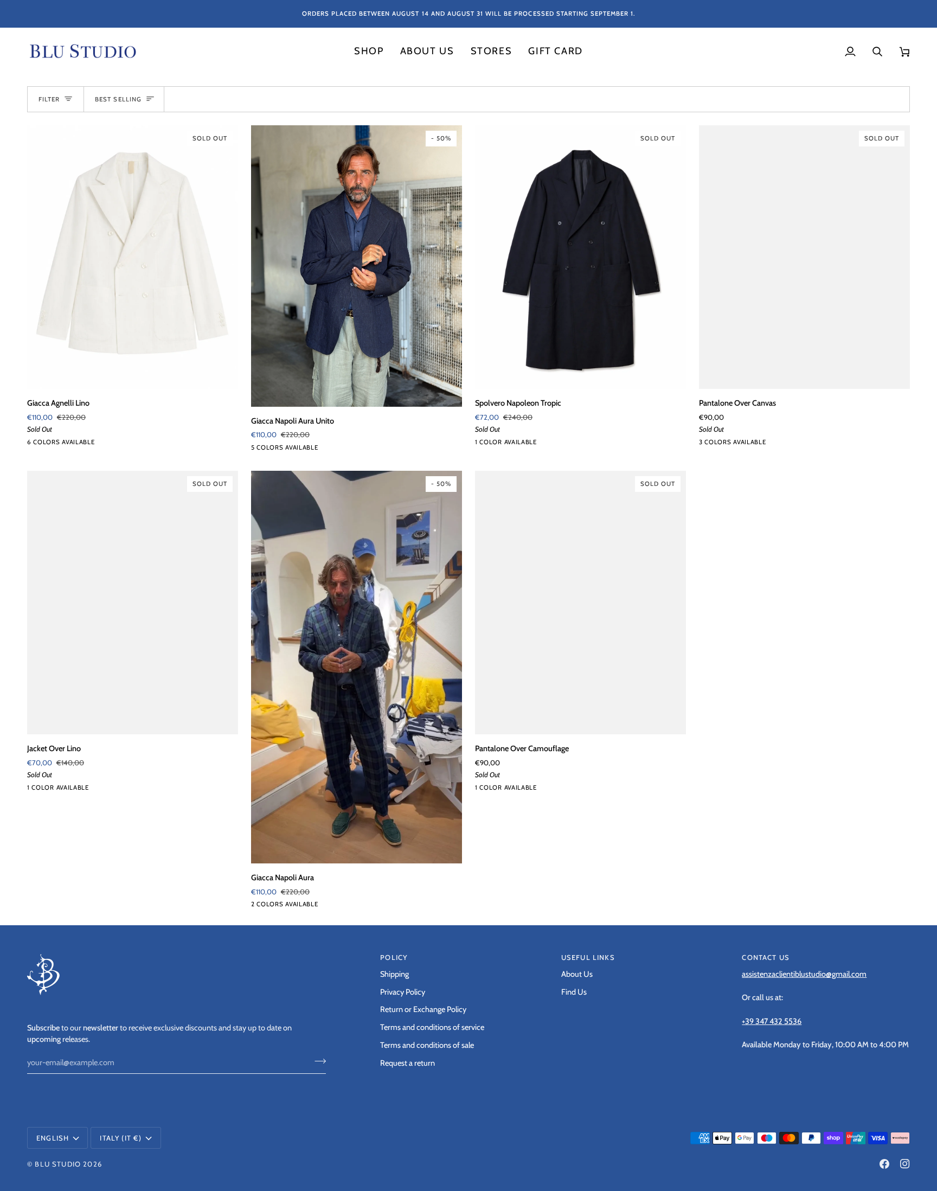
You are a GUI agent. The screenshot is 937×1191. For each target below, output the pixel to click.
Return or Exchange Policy (423, 1009)
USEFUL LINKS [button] (588, 957)
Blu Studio (58, 1164)
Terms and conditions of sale (427, 1045)
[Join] (317, 1061)
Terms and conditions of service (432, 1027)
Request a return (407, 1063)
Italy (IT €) (121, 1138)
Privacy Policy (402, 992)
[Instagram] (905, 1164)
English (52, 1138)
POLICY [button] (394, 957)
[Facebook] (884, 1164)
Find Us (574, 992)
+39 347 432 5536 (771, 1021)
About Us (577, 974)
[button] (369, 52)
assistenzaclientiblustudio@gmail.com (804, 974)
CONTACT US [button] (766, 957)
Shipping (394, 974)
